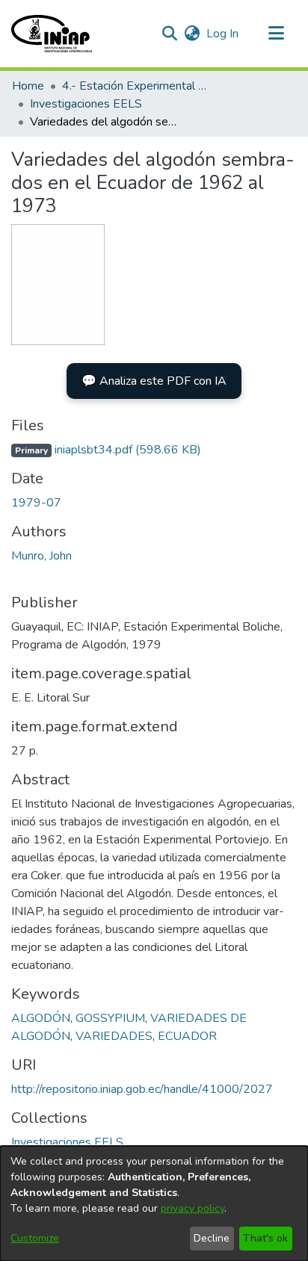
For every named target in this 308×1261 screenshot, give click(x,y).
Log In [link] (223, 33)
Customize (34, 1238)
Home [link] (28, 86)
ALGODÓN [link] (40, 1018)
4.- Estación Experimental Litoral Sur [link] (137, 86)
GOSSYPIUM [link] (110, 1018)
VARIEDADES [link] (114, 1036)
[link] (106, 449)
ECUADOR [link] (187, 1036)
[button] (51, 33)
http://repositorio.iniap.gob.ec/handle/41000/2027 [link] (142, 1089)
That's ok (265, 1238)
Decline (212, 1238)
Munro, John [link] (41, 556)
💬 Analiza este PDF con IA (154, 381)
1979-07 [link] (36, 503)
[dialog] (154, 1203)
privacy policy (192, 1208)
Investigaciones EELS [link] (86, 104)
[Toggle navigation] (276, 33)
